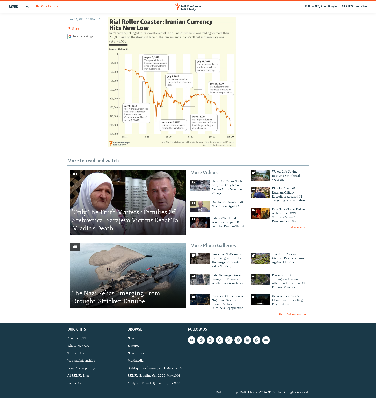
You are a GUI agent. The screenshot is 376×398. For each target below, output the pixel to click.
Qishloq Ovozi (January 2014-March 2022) (156, 368)
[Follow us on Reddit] (201, 340)
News (131, 338)
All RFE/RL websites (354, 6)
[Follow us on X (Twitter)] (229, 340)
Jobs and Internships (81, 361)
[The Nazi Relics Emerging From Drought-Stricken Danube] (128, 275)
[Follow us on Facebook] (238, 340)
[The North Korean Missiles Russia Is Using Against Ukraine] (260, 258)
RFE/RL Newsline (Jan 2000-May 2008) (155, 375)
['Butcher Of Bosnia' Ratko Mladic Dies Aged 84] (200, 206)
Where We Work (78, 346)
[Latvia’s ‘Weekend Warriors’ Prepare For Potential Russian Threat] (200, 222)
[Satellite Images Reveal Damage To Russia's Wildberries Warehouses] (200, 279)
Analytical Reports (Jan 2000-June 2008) (155, 383)
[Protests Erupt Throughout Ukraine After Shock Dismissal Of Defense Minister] (260, 279)
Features (133, 346)
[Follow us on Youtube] (191, 340)
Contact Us (74, 383)
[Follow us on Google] (219, 340)
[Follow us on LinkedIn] (247, 340)
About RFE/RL (77, 338)
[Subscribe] (266, 340)
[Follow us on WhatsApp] (256, 340)
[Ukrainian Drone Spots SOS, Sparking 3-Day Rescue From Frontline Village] (200, 185)
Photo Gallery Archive (292, 314)
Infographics (47, 6)
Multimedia (136, 361)
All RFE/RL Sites (78, 375)
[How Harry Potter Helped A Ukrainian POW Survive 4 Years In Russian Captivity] (260, 213)
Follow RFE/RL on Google (321, 6)
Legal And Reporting (81, 368)
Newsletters (136, 353)
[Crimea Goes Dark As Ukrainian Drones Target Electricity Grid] (260, 299)
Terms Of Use (76, 353)
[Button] (73, 29)
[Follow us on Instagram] (210, 340)
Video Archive (297, 227)
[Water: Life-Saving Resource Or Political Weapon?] (260, 175)
